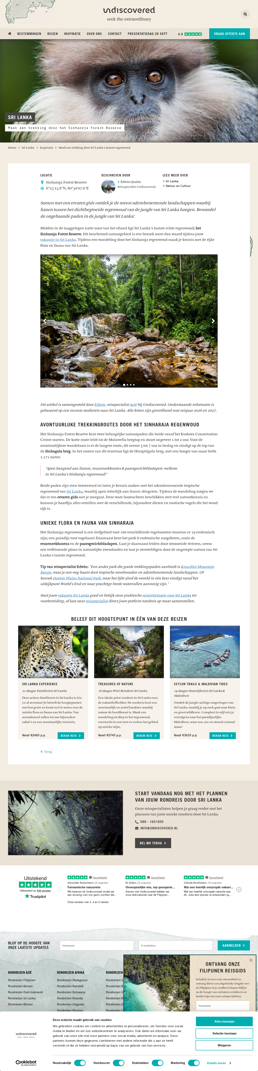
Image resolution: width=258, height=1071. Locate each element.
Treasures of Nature (115, 684)
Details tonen (216, 1063)
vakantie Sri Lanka (73, 595)
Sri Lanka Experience (40, 684)
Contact (115, 34)
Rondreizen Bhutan (20, 1004)
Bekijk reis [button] (69, 735)
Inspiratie (72, 34)
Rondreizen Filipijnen (21, 980)
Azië (133, 404)
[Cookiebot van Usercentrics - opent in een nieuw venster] (26, 1063)
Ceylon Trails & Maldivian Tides (201, 684)
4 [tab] (134, 385)
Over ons (94, 34)
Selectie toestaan (224, 1033)
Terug (48, 751)
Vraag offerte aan (229, 34)
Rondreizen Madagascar (72, 980)
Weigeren (224, 1045)
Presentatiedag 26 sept (147, 34)
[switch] (118, 1063)
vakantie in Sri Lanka (58, 239)
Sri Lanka (171, 181)
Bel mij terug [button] (151, 843)
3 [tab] (130, 385)
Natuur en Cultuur (178, 186)
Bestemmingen (29, 34)
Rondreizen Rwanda (70, 998)
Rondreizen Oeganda (70, 1004)
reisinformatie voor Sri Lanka (166, 595)
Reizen (52, 34)
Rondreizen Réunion (70, 1010)
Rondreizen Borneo (20, 986)
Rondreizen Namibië (70, 986)
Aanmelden (232, 945)
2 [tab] (127, 385)
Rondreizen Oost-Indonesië (25, 992)
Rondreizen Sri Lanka (22, 998)
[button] (149, 821)
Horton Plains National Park (77, 578)
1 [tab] (124, 385)
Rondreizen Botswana (71, 992)
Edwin (99, 404)
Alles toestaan (224, 1021)
